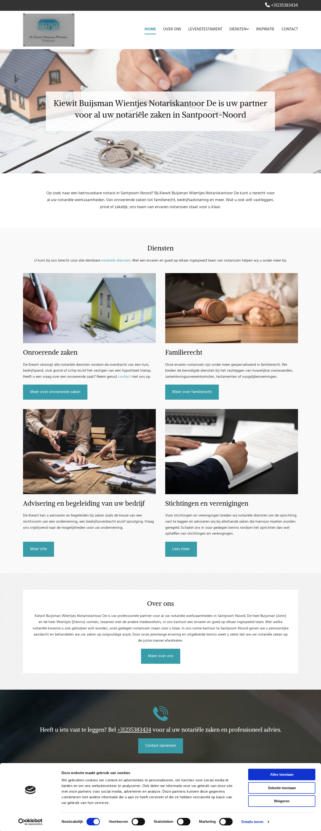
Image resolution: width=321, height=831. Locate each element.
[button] (55, 392)
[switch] (138, 821)
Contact (290, 29)
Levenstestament (205, 29)
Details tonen (252, 822)
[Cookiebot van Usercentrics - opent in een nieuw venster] (30, 821)
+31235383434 (284, 5)
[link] (235, 29)
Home (150, 29)
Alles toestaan (282, 774)
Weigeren (282, 801)
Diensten (237, 29)
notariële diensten (116, 261)
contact (124, 377)
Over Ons (172, 29)
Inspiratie (265, 29)
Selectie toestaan (282, 788)
